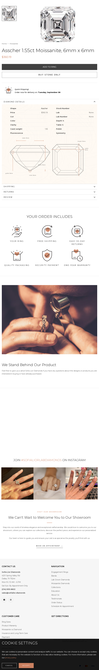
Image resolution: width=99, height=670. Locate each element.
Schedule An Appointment (62, 606)
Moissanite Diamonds (60, 583)
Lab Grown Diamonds (60, 580)
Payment (6, 637)
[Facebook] (4, 599)
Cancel (9, 665)
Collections (55, 587)
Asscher (44, 108)
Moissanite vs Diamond (11, 629)
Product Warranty (9, 626)
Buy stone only (50, 75)
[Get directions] (71, 629)
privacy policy (10, 658)
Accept (26, 665)
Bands (54, 576)
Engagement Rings (59, 572)
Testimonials (56, 599)
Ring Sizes (6, 622)
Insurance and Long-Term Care (15, 633)
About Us (55, 595)
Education (55, 591)
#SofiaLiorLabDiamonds (41, 460)
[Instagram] (10, 599)
